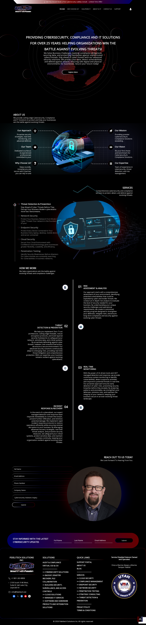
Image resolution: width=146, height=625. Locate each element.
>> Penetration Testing (88, 591)
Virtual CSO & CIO (50, 565)
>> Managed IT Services (53, 598)
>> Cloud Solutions (52, 594)
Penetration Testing (30, 251)
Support (117, 9)
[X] (18, 596)
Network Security (29, 215)
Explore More (73, 72)
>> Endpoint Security (87, 585)
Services (80, 575)
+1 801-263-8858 (18, 578)
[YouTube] (25, 596)
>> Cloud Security (85, 578)
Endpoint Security (29, 227)
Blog (79, 568)
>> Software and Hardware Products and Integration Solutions (55, 604)
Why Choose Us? (73, 9)
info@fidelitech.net (18, 592)
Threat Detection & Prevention (36, 204)
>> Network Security (86, 588)
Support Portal (84, 562)
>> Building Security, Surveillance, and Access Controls (54, 588)
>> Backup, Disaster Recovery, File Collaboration (52, 578)
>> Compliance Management (90, 581)
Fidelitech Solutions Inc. (68, 621)
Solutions (85, 9)
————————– (50, 569)
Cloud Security (28, 239)
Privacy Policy (83, 607)
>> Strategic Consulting (88, 594)
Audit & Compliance (52, 562)
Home (63, 9)
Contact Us (108, 9)
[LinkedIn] (21, 596)
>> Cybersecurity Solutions (56, 572)
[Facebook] (14, 596)
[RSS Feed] (29, 596)
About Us (96, 9)
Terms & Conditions (86, 610)
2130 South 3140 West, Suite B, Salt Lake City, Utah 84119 (19, 585)
